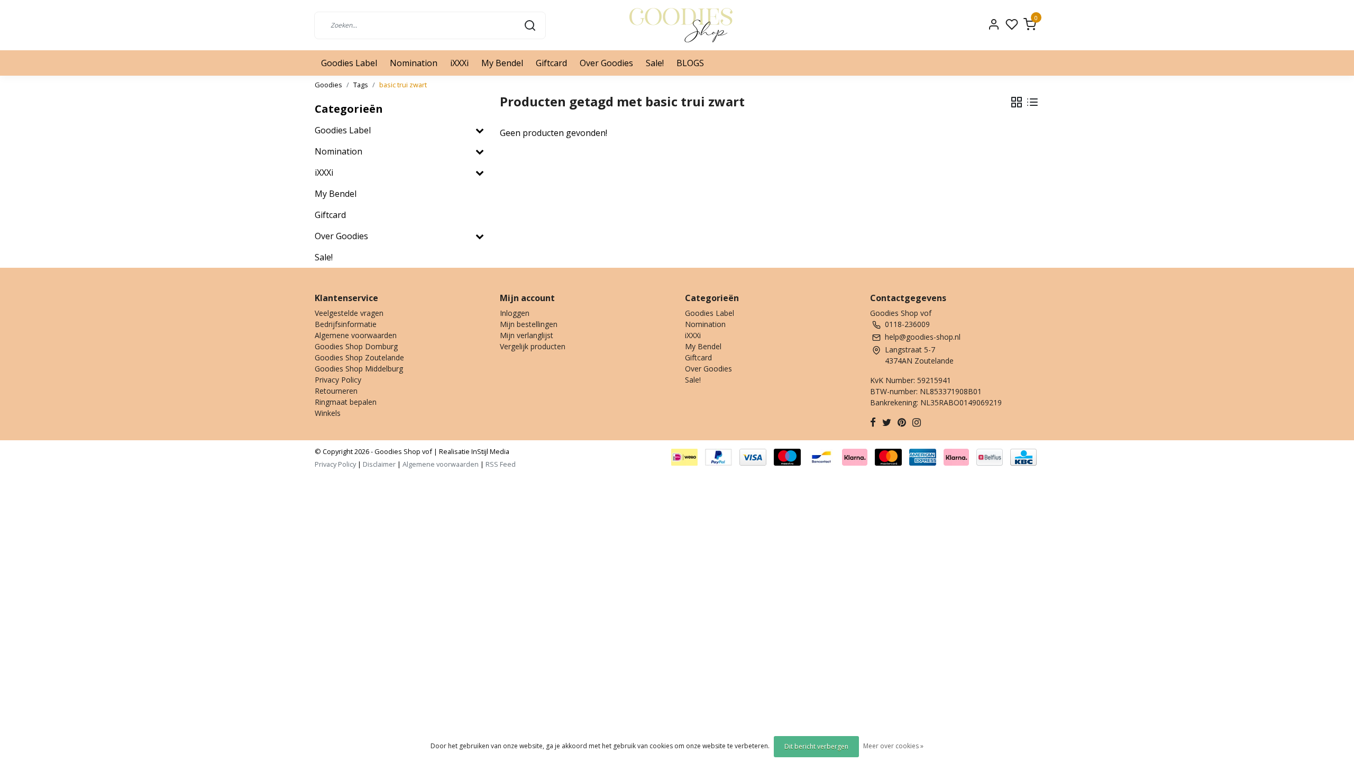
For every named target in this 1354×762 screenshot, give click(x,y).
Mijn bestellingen (528, 324)
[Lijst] (1032, 102)
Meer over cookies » (893, 745)
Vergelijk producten (532, 346)
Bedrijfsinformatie (346, 324)
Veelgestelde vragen (349, 313)
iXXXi (459, 63)
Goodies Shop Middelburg (359, 369)
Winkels (328, 413)
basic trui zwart (403, 84)
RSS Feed (501, 464)
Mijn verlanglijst (526, 335)
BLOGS (690, 63)
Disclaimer (379, 464)
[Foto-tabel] (1016, 102)
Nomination (413, 63)
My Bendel (502, 63)
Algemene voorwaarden (356, 335)
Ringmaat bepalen (346, 402)
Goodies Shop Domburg (356, 346)
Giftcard (551, 63)
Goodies (328, 84)
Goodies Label (349, 63)
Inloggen (514, 313)
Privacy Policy (338, 380)
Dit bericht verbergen (816, 746)
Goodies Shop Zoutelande (359, 357)
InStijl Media (489, 451)
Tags (360, 84)
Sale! (655, 63)
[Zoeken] (530, 25)
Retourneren (336, 391)
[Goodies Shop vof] (681, 25)
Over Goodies (606, 63)
